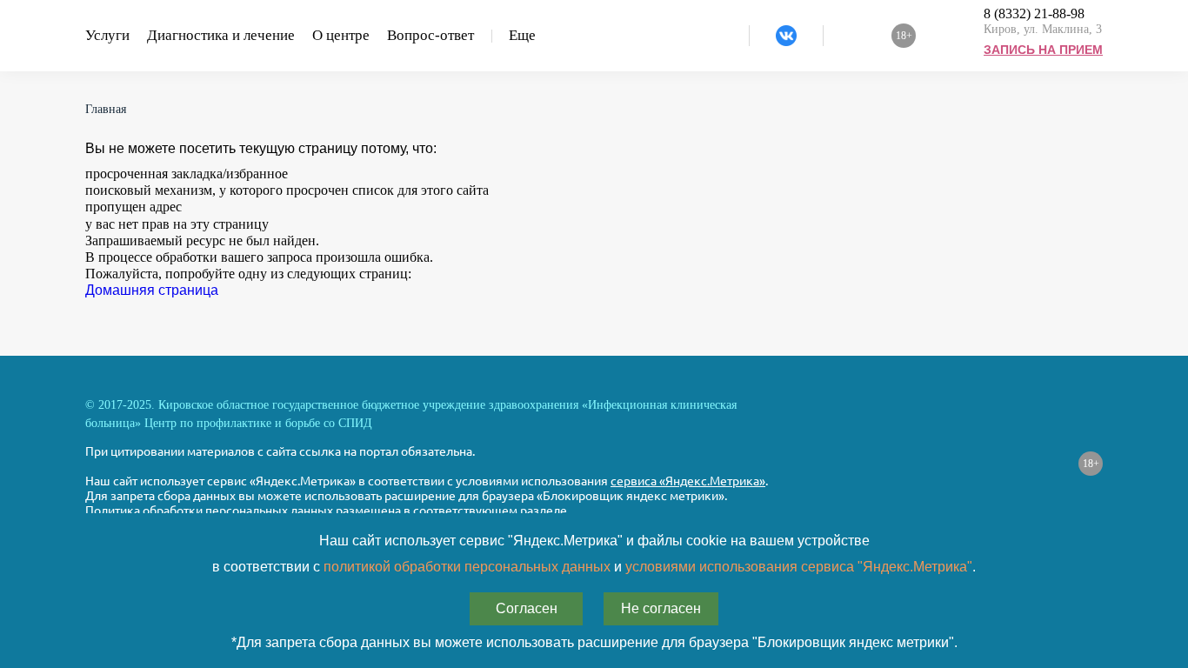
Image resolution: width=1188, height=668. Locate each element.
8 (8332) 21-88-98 (1034, 13)
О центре (341, 35)
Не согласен (661, 608)
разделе (543, 511)
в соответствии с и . (594, 566)
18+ (1091, 464)
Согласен (526, 608)
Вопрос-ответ (430, 35)
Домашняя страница (151, 290)
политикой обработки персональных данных (467, 566)
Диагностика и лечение (221, 35)
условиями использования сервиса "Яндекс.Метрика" (798, 566)
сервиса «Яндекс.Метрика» (688, 481)
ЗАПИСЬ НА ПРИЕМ (1043, 50)
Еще (522, 35)
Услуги (107, 35)
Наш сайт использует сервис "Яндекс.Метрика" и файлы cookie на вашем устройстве (594, 540)
